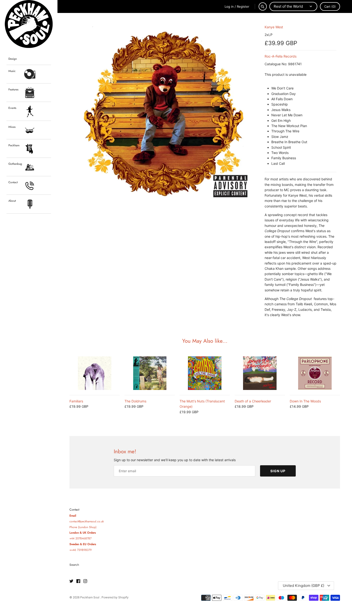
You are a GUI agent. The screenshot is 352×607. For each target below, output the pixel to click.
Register (243, 6)
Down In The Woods (305, 401)
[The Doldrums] (150, 373)
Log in (229, 6)
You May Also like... (204, 341)
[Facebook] (78, 581)
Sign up (277, 471)
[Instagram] (85, 581)
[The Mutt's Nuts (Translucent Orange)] (205, 373)
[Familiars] (94, 373)
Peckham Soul (90, 597)
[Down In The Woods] (315, 373)
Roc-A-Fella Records (280, 56)
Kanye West (274, 27)
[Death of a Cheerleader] (260, 373)
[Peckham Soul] (28, 24)
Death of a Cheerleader (253, 401)
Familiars (76, 401)
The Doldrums (135, 401)
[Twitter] (71, 581)
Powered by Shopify (115, 597)
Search (74, 564)
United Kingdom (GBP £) (303, 585)
